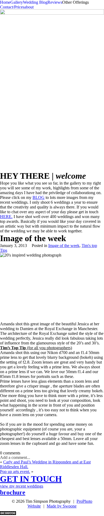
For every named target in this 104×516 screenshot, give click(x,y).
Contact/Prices (12, 7)
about (29, 7)
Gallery (16, 2)
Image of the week (63, 245)
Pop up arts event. (15, 471)
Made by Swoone (62, 506)
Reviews (54, 2)
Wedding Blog (35, 2)
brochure (12, 492)
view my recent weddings (21, 486)
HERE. (6, 216)
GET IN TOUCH (31, 479)
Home (5, 2)
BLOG (39, 197)
